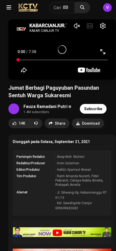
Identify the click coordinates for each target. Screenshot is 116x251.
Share (60, 123)
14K (22, 123)
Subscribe (93, 109)
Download (91, 123)
